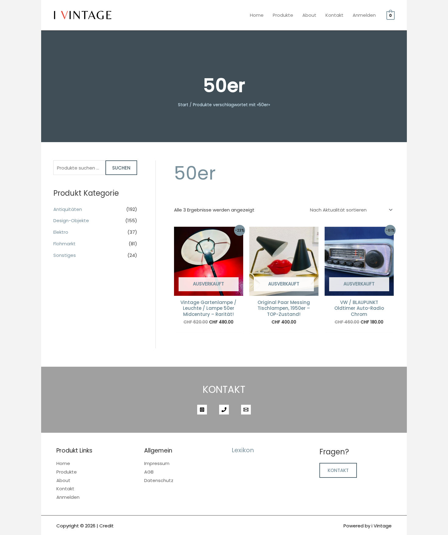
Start (183, 105)
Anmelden (364, 15)
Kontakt (334, 15)
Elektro (60, 232)
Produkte (283, 15)
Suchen (121, 168)
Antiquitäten (67, 209)
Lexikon (243, 450)
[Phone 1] (224, 409)
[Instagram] (202, 409)
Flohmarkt (64, 243)
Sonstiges (64, 255)
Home (257, 15)
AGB (149, 472)
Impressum (156, 463)
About (309, 15)
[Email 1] (246, 409)
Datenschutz (158, 480)
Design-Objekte (71, 220)
